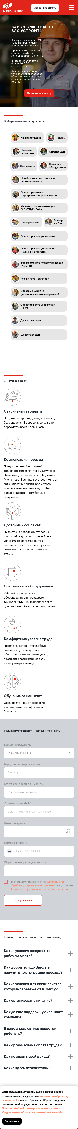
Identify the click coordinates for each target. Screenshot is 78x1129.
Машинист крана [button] (31, 137)
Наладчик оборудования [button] (57, 165)
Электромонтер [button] (30, 222)
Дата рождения (14, 823)
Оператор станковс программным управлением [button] (39, 193)
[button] (15, 166)
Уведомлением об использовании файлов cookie (32, 1112)
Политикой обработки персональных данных (30, 1108)
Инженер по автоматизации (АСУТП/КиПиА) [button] (38, 207)
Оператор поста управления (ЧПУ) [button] (37, 306)
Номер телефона (15, 843)
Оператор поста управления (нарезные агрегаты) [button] (38, 250)
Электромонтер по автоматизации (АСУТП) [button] (42, 264)
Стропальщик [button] (57, 151)
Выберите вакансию (17, 745)
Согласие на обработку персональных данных (37, 883)
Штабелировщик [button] (30, 334)
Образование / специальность (25, 862)
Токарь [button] (60, 137)
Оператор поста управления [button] (38, 236)
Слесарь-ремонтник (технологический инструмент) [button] (40, 292)
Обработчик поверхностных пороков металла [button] (38, 179)
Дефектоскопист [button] (30, 320)
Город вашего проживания (22, 764)
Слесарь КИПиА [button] (59, 221)
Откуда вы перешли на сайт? (23, 784)
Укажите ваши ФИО (17, 803)
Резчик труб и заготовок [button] (35, 278)
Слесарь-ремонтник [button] (27, 151)
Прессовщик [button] (27, 166)
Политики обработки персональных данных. (40, 889)
